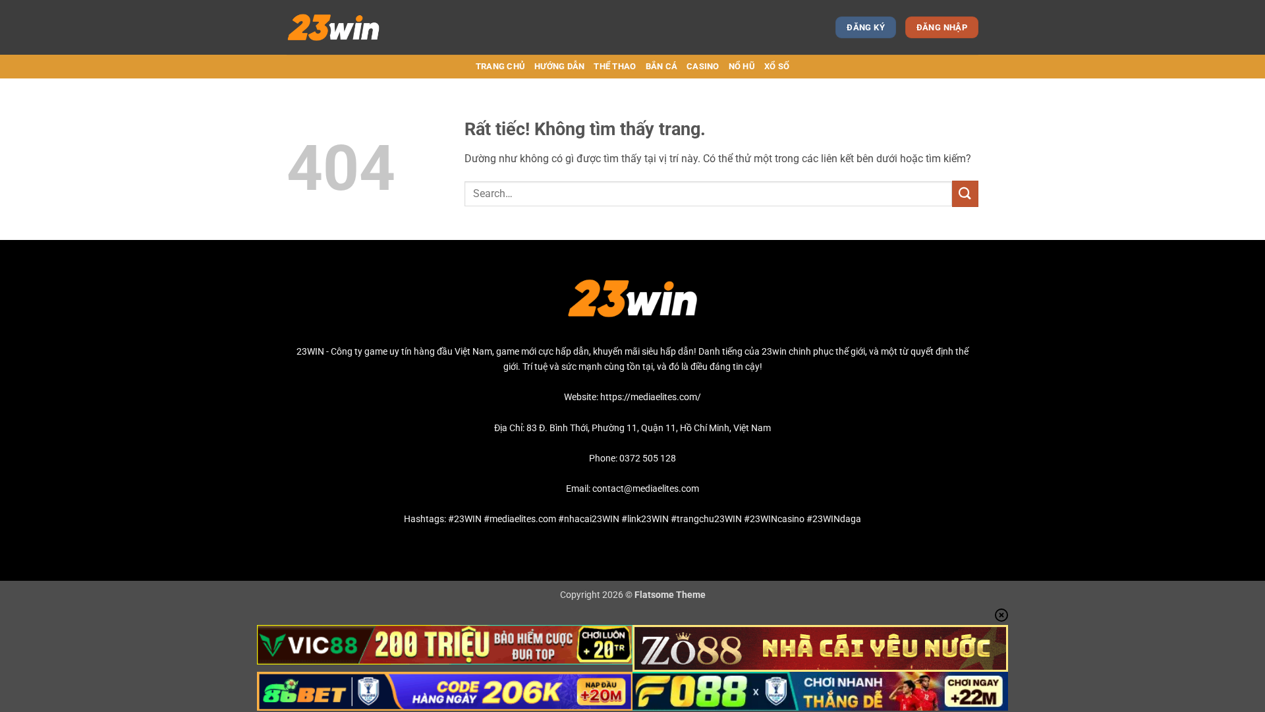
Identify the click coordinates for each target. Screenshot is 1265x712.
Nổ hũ (742, 66)
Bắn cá (662, 66)
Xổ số (776, 66)
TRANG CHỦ (500, 66)
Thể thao (615, 66)
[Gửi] (965, 193)
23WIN (310, 351)
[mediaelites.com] (345, 27)
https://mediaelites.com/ (650, 397)
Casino (703, 66)
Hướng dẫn (559, 66)
